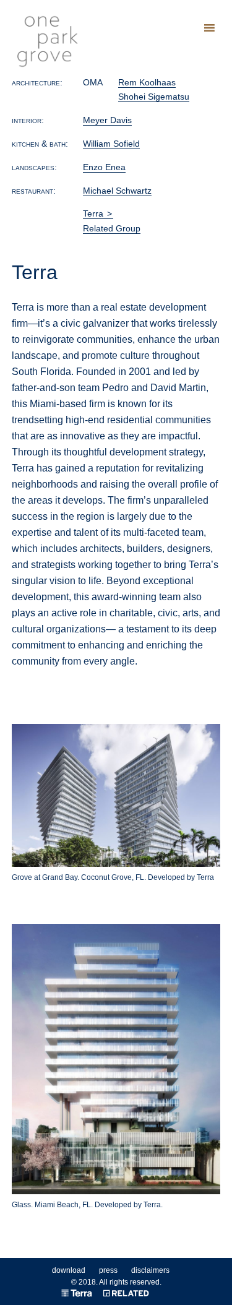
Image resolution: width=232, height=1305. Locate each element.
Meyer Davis (107, 120)
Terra (93, 213)
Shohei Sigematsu (153, 96)
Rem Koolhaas (147, 82)
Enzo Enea (104, 167)
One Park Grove (47, 41)
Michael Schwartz (117, 191)
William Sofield (111, 144)
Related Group (111, 228)
